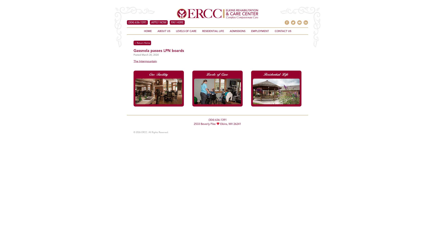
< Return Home (142, 43)
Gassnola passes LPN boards (159, 51)
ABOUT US (164, 31)
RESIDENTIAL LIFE (213, 31)
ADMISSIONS (237, 31)
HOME (148, 31)
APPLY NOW (158, 22)
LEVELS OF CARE (186, 31)
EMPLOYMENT (260, 31)
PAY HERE (177, 22)
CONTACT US (283, 31)
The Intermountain (145, 61)
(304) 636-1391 (137, 22)
